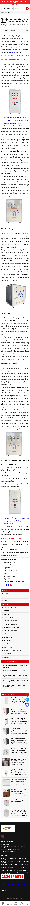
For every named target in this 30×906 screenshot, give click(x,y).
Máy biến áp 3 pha (23, 879)
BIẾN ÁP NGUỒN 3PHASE (10, 630)
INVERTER (6, 611)
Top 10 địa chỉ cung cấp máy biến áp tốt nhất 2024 (15, 666)
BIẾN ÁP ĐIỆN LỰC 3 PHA (10, 624)
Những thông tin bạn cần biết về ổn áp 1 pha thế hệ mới (18, 811)
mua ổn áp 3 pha (10, 52)
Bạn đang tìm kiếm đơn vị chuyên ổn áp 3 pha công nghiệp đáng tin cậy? (18, 780)
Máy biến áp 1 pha (13, 879)
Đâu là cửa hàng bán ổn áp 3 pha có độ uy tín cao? (19, 759)
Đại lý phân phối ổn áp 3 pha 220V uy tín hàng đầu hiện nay (19, 698)
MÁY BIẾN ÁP (7, 657)
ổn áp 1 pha (24, 881)
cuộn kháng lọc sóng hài (8, 886)
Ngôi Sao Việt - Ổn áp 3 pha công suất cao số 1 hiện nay (19, 729)
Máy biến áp (6, 593)
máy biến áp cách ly (13, 883)
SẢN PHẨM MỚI (7, 647)
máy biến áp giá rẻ (9, 884)
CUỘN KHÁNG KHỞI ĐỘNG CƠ (12, 650)
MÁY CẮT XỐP (7, 644)
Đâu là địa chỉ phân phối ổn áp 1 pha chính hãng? (18, 790)
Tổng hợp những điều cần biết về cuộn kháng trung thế (15, 685)
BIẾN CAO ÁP (7, 654)
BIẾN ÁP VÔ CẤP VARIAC (10, 607)
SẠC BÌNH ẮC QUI (8, 640)
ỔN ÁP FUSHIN (7, 637)
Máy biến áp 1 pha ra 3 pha (9, 881)
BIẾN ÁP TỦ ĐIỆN (8, 617)
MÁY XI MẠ (6, 614)
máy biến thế (18, 884)
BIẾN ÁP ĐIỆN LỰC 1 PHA (10, 620)
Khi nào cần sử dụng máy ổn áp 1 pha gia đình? (19, 800)
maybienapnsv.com (20, 886)
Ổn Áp (5, 597)
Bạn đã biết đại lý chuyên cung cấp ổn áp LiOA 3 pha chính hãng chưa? (18, 718)
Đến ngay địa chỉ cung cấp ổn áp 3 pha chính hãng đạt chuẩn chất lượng (18, 739)
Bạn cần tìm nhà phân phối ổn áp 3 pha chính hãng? (18, 749)
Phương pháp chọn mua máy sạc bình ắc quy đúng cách (14, 671)
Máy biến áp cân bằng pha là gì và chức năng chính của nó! (15, 676)
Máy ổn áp (6, 600)
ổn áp (18, 881)
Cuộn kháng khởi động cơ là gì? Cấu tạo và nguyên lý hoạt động (15, 681)
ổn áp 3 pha (4, 883)
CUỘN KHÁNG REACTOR (10, 634)
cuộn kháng (26, 884)
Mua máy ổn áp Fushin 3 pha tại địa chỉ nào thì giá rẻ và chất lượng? (19, 708)
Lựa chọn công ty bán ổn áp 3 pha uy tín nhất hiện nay (19, 770)
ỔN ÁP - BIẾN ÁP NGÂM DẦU (11, 627)
